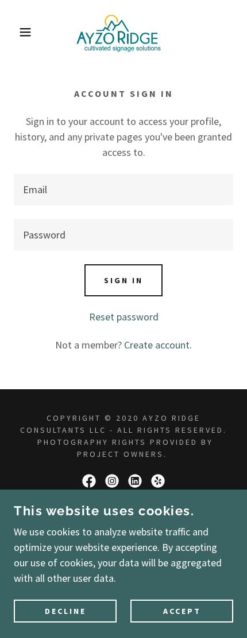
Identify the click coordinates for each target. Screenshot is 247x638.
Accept (182, 610)
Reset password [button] (124, 316)
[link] (123, 32)
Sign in (123, 280)
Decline (65, 610)
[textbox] (123, 189)
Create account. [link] (158, 344)
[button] (19, 32)
